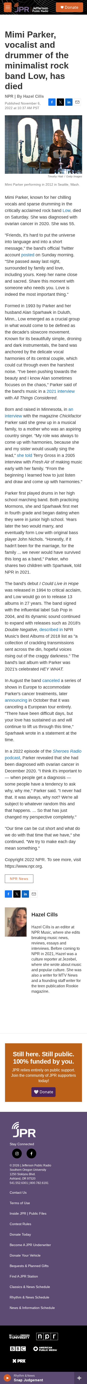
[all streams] (80, 1378)
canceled (51, 680)
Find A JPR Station (24, 1276)
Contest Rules (20, 1224)
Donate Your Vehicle (25, 1255)
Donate (71, 7)
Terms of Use (20, 1203)
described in (51, 629)
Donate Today (20, 1234)
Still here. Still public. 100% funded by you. (43, 1057)
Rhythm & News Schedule (29, 1297)
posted (27, 254)
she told (24, 455)
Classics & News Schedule (30, 1287)
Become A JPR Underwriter (30, 1245)
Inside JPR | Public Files (28, 1213)
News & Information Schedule (32, 1308)
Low (66, 210)
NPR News (19, 879)
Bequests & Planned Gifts (29, 1266)
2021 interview (61, 391)
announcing (16, 700)
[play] (7, 1377)
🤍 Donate (43, 1092)
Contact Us (18, 1192)
